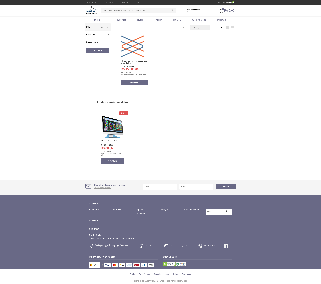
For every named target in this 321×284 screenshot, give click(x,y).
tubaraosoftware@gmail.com (180, 246)
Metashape (141, 214)
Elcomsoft (121, 20)
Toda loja (95, 20)
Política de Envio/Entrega (140, 274)
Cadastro (197, 12)
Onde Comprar (92, 2)
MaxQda (177, 20)
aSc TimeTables (199, 20)
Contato (125, 2)
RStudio (141, 20)
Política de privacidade (102, 188)
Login (189, 12)
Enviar (226, 187)
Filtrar (98, 50)
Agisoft (159, 20)
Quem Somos (109, 2)
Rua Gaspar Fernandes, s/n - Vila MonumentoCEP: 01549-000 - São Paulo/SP (111, 246)
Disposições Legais (161, 274)
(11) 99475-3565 (150, 246)
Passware (221, 20)
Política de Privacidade (182, 274)
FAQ (137, 2)
